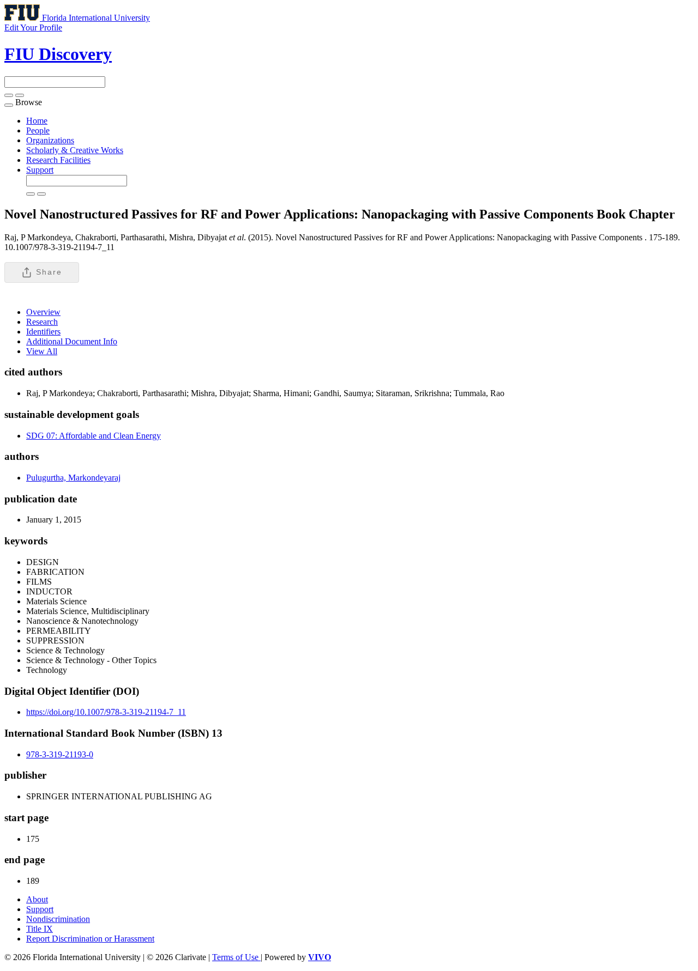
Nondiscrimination (58, 919)
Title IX (39, 928)
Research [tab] (42, 321)
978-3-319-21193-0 (59, 754)
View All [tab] (41, 351)
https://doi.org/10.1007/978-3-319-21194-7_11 (106, 712)
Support (39, 169)
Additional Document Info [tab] (71, 341)
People (38, 130)
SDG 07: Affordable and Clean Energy (93, 435)
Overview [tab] (43, 312)
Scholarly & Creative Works (74, 150)
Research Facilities (58, 160)
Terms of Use (236, 957)
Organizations (50, 140)
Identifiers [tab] (43, 331)
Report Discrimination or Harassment (90, 938)
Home (36, 120)
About (37, 899)
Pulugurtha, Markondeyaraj (73, 477)
